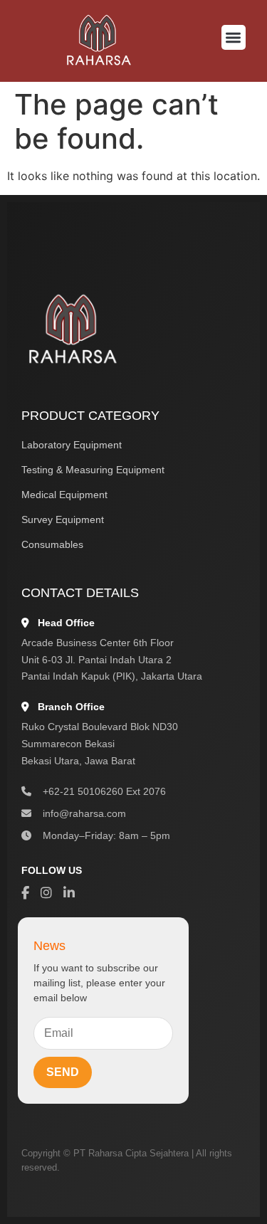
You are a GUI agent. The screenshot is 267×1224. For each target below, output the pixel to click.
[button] (233, 37)
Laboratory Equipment (71, 444)
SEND (62, 1072)
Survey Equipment (62, 519)
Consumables (52, 544)
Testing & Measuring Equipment (92, 469)
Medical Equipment (64, 494)
